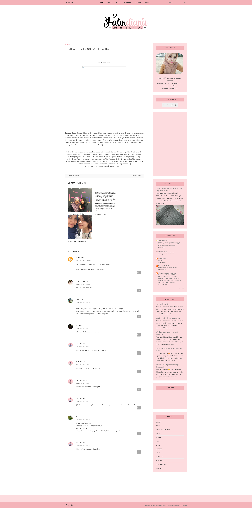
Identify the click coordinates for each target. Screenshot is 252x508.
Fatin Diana (70, 54)
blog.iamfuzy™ (163, 240)
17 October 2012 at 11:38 (83, 365)
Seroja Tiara (81, 449)
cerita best (81, 299)
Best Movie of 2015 (100, 214)
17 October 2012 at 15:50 (83, 445)
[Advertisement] (170, 144)
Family (158, 433)
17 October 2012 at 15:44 (83, 420)
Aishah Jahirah (82, 405)
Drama (158, 426)
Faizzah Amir (162, 251)
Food (118, 2)
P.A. (77, 417)
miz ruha (80, 350)
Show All (181, 288)
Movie (67, 44)
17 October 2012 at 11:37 (83, 347)
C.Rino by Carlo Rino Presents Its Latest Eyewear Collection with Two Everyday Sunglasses (169, 244)
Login (147, 2)
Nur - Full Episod (162, 304)
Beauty (110, 2)
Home (102, 2)
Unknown (80, 258)
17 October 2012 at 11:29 (83, 328)
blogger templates (181, 505)
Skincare (159, 468)
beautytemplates (161, 505)
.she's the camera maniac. (167, 273)
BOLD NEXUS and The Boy (77, 214)
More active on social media (167, 267)
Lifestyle (159, 449)
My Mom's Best (163, 266)
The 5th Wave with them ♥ (77, 241)
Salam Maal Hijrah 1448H (166, 253)
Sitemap (138, 2)
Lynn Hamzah (82, 368)
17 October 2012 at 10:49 (83, 284)
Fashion (158, 437)
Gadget (158, 445)
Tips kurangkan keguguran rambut (168, 318)
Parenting (127, 2)
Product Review (161, 464)
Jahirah (79, 325)
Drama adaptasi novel (163, 430)
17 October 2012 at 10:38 (83, 261)
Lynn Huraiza (82, 281)
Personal (159, 460)
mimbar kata (162, 258)
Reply (138, 272)
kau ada (160, 260)
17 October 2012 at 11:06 (83, 302)
